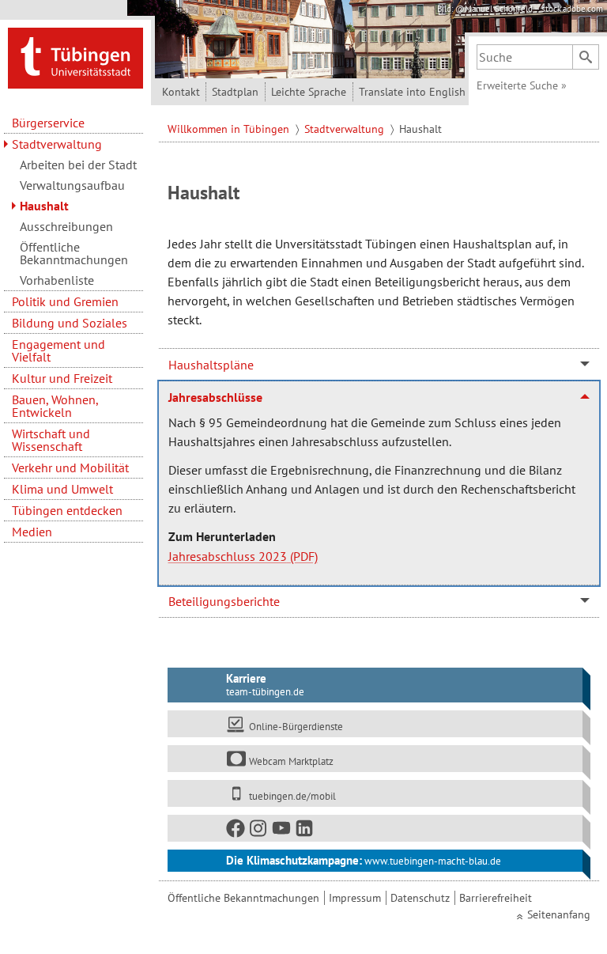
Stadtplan (235, 92)
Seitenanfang (558, 914)
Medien (32, 531)
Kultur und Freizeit (62, 378)
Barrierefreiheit (495, 898)
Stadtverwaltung (57, 144)
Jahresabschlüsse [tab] (215, 397)
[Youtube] (282, 831)
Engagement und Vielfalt (58, 350)
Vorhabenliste (57, 280)
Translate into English (412, 92)
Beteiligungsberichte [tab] (224, 601)
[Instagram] (259, 831)
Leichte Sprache (308, 92)
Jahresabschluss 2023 (227, 556)
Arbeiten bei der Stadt (78, 164)
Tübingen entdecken (67, 510)
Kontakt (181, 92)
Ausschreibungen (66, 226)
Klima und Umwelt (62, 489)
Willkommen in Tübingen (230, 129)
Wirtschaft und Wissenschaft (51, 440)
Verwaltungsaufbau (72, 185)
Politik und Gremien (65, 301)
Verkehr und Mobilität (70, 467)
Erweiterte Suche (522, 85)
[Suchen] (585, 57)
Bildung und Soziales (69, 323)
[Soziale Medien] (375, 828)
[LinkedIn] (305, 831)
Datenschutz (420, 898)
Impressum (355, 898)
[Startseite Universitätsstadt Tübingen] (75, 57)
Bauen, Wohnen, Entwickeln (55, 406)
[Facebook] (236, 831)
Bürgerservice (48, 123)
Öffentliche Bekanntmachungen (74, 253)
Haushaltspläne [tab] (211, 365)
